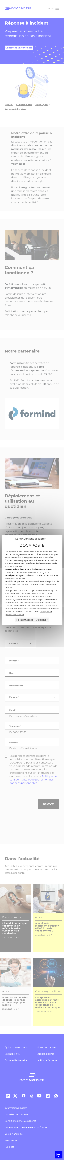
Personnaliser (24, 619)
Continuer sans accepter (30, 538)
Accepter (42, 619)
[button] (58, 1154)
